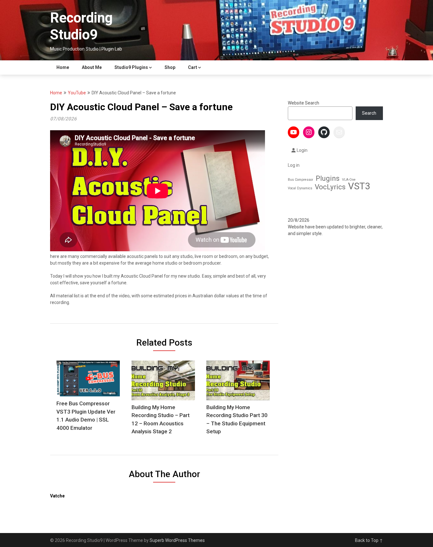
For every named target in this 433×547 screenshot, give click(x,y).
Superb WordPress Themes (177, 540)
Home (62, 67)
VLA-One (349, 180)
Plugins (327, 178)
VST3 (359, 186)
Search (369, 113)
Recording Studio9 (81, 26)
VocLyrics (330, 187)
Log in (294, 165)
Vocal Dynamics (300, 188)
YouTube (77, 92)
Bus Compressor (300, 180)
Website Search (303, 102)
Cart (192, 67)
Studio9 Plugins (131, 67)
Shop (170, 67)
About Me (92, 67)
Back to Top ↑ (369, 540)
